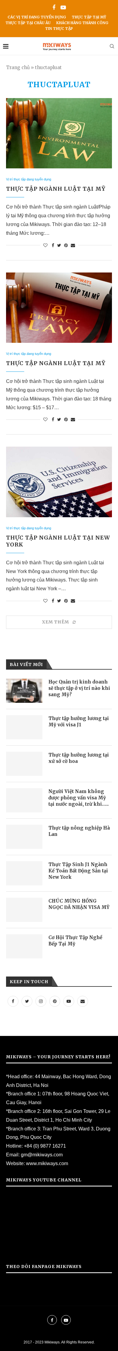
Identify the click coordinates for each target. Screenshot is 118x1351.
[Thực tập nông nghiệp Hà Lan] (24, 837)
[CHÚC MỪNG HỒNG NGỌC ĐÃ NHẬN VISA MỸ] (24, 910)
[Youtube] (63, 8)
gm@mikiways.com (42, 1154)
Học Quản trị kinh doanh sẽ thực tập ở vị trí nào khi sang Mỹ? (79, 688)
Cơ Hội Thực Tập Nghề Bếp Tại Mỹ (75, 941)
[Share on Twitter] (59, 245)
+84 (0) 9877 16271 (45, 1146)
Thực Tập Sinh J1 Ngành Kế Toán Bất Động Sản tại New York (78, 871)
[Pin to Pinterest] (66, 245)
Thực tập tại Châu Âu (28, 23)
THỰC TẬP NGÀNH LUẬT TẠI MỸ (56, 188)
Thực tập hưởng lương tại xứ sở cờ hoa (78, 758)
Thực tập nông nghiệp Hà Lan (79, 831)
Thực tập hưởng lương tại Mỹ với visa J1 (78, 721)
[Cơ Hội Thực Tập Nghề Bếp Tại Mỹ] (24, 946)
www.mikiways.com (47, 1163)
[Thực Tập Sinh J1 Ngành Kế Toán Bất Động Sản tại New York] (24, 873)
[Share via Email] (73, 245)
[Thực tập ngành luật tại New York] (59, 482)
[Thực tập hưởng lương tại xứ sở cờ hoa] (24, 764)
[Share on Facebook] (53, 245)
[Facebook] (53, 8)
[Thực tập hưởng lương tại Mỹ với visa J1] (24, 727)
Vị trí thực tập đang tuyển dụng (28, 179)
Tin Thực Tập (59, 28)
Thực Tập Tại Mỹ (89, 17)
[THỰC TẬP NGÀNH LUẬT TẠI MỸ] (59, 133)
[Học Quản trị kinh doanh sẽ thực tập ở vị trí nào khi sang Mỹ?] (24, 691)
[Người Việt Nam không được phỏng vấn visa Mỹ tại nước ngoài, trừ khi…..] (24, 800)
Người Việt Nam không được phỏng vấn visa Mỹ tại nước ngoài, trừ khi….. (78, 798)
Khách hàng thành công (82, 23)
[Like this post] (45, 245)
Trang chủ (18, 67)
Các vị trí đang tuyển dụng (37, 17)
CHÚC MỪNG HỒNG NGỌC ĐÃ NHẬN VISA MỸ (79, 904)
